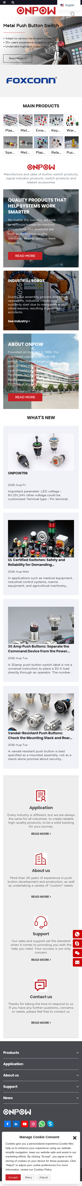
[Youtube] (24, 1124)
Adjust (43, 1177)
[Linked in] (16, 1124)
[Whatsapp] (42, 1124)
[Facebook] (7, 1124)
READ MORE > (41, 833)
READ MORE (25, 256)
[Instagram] (33, 1124)
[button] (2, 598)
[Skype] (50, 1124)
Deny (28, 1177)
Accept (13, 1177)
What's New (41, 417)
